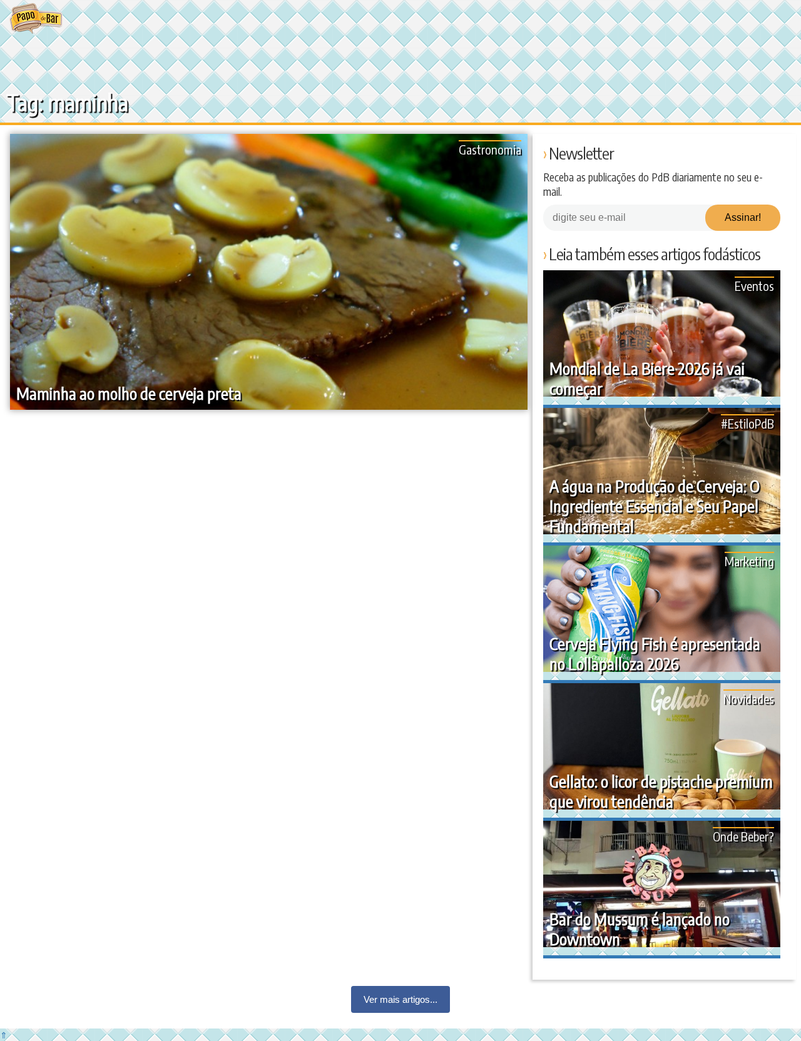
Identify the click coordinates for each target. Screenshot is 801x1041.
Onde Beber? (743, 836)
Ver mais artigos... (400, 999)
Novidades (748, 698)
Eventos (754, 285)
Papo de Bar (36, 18)
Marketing (749, 561)
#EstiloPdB (747, 423)
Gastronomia (490, 149)
